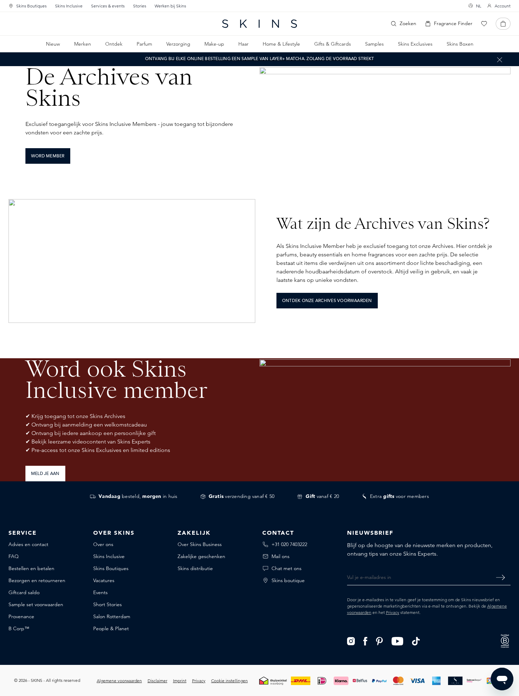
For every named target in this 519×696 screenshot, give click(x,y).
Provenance (21, 616)
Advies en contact (28, 544)
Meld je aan (45, 474)
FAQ (13, 556)
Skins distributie (195, 568)
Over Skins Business (200, 544)
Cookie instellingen (229, 680)
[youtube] (398, 640)
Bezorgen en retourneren (36, 580)
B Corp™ (18, 628)
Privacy (392, 612)
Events (100, 592)
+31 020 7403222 (289, 544)
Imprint (179, 680)
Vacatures (103, 580)
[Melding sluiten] (499, 59)
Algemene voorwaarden (119, 680)
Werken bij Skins (170, 5)
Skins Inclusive (69, 5)
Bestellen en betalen (31, 568)
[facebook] (365, 640)
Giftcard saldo (24, 592)
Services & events (108, 5)
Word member (48, 156)
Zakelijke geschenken (201, 556)
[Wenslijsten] (484, 24)
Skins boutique (288, 580)
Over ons (103, 544)
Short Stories (107, 604)
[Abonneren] (500, 577)
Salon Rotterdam (111, 616)
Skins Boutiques (31, 5)
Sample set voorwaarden (35, 604)
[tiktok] (416, 640)
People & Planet (111, 628)
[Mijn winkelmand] (503, 24)
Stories (139, 5)
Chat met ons (287, 568)
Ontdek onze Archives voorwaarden (327, 301)
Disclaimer (157, 680)
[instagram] (351, 640)
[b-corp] (505, 640)
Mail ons (281, 556)
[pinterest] (379, 640)
